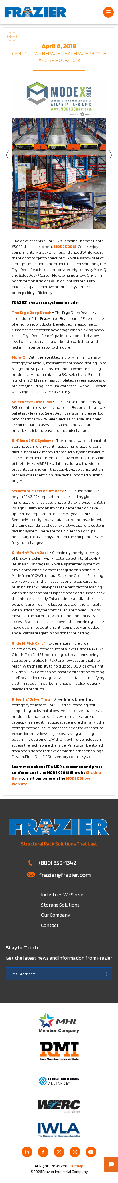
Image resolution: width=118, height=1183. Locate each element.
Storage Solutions (60, 905)
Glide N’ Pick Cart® (28, 643)
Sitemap (76, 1165)
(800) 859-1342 (57, 862)
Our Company (55, 915)
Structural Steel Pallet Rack (38, 490)
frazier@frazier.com (65, 874)
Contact (50, 925)
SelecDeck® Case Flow (32, 401)
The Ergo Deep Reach (32, 312)
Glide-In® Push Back (30, 552)
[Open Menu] (108, 12)
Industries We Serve (62, 894)
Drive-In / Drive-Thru (31, 699)
